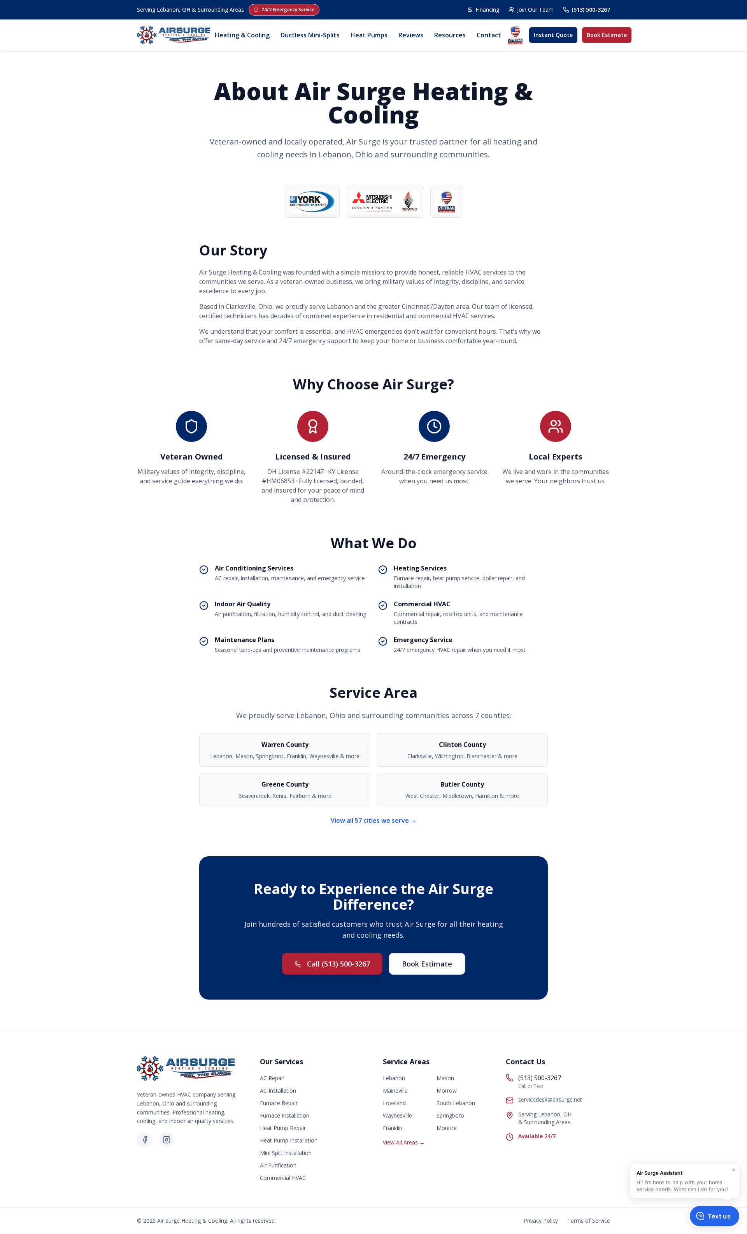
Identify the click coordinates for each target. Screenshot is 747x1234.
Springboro (450, 1115)
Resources (450, 35)
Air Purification (278, 1165)
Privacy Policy (541, 1220)
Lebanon (394, 1078)
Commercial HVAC (283, 1177)
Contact (489, 35)
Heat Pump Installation (288, 1140)
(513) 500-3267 (591, 9)
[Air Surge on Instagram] (166, 1140)
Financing (487, 9)
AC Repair (272, 1078)
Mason (445, 1078)
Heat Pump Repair (283, 1128)
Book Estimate (607, 35)
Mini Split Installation (286, 1153)
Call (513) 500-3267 (338, 963)
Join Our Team (535, 9)
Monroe (447, 1128)
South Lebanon (456, 1103)
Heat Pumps (369, 35)
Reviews (410, 35)
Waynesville (397, 1115)
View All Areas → (404, 1142)
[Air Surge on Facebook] (145, 1140)
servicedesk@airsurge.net (550, 1099)
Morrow (447, 1090)
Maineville (395, 1090)
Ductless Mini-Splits (310, 35)
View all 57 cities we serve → (374, 820)
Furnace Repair (279, 1103)
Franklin (392, 1128)
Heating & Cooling (242, 35)
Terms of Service (588, 1220)
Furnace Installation (284, 1115)
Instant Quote (553, 35)
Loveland (394, 1103)
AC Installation (278, 1090)
